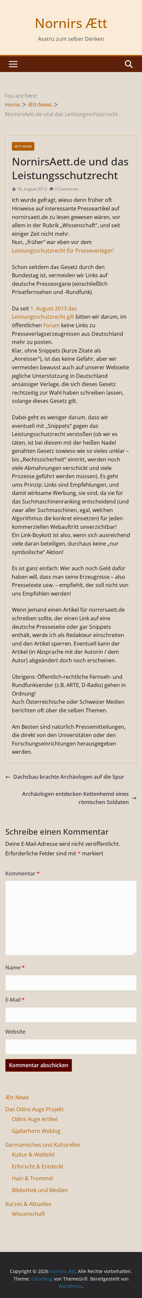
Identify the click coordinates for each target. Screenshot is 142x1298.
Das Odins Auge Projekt (34, 1109)
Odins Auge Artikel (34, 1119)
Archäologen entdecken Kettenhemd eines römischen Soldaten (75, 798)
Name (15, 967)
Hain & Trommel (32, 1178)
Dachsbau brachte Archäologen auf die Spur (68, 776)
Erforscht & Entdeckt (37, 1166)
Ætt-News (23, 146)
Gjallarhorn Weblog (36, 1131)
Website (15, 1031)
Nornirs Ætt (71, 23)
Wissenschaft (28, 1213)
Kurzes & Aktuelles (28, 1204)
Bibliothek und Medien (40, 1190)
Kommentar (22, 873)
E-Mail (15, 999)
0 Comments (66, 189)
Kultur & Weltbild (33, 1154)
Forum (51, 325)
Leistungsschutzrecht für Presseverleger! (63, 250)
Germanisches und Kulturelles (43, 1144)
